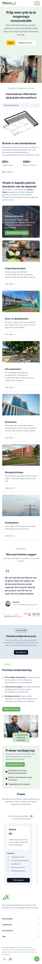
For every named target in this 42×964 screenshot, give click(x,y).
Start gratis (18, 880)
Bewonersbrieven (11, 105)
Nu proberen (21, 652)
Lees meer (9, 284)
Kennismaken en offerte (17, 233)
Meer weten (7, 172)
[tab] (13, 615)
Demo (10, 43)
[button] (39, 919)
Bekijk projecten (25, 43)
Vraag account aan (15, 764)
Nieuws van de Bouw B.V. (23, 947)
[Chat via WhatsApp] (36, 958)
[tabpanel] (21, 141)
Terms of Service (25, 952)
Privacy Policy (12, 952)
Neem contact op (11, 709)
